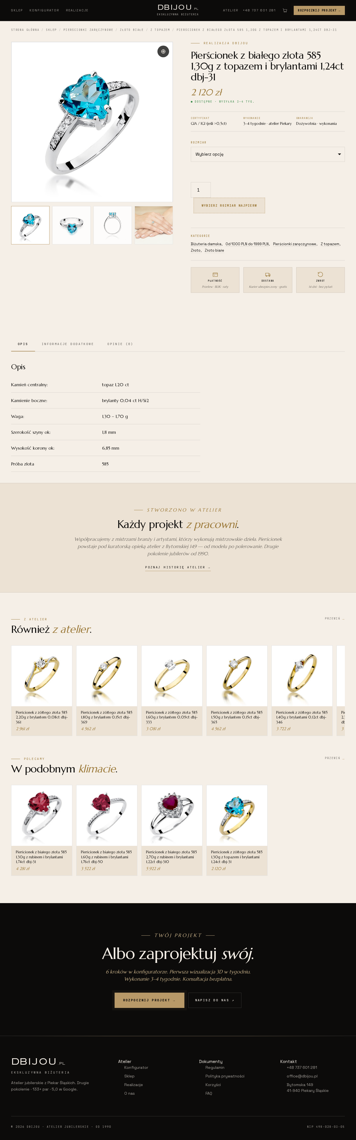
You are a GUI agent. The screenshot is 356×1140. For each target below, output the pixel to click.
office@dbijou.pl (302, 1076)
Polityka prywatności (225, 1076)
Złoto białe (132, 30)
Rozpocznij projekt (319, 10)
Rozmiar (199, 142)
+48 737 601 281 (259, 10)
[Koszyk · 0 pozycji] (284, 10)
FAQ (209, 1093)
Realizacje (77, 10)
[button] (163, 51)
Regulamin (215, 1067)
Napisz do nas (215, 1000)
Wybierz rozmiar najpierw (229, 205)
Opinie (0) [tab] (120, 344)
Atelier (230, 10)
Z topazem (160, 30)
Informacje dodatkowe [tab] (68, 344)
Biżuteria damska (206, 244)
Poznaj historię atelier (178, 567)
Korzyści (213, 1084)
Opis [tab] (23, 344)
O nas (129, 1093)
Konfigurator (44, 10)
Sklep (17, 10)
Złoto (196, 250)
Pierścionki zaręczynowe (88, 30)
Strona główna (25, 30)
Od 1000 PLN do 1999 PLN (247, 244)
